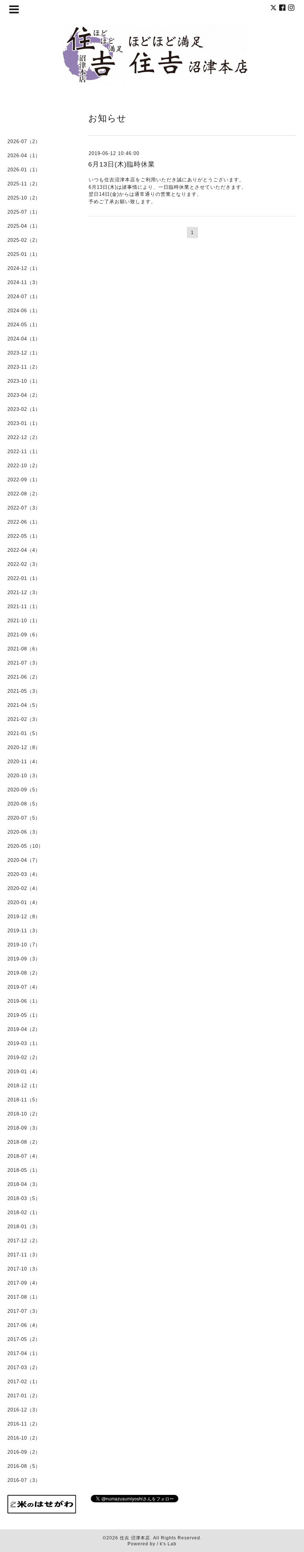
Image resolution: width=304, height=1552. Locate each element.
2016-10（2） (23, 1438)
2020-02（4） (23, 888)
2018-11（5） (23, 1100)
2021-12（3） (23, 592)
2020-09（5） (23, 790)
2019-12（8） (23, 916)
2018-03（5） (23, 1198)
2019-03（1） (23, 1043)
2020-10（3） (23, 775)
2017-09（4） (23, 1283)
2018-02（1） (23, 1212)
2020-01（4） (23, 902)
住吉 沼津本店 (135, 1538)
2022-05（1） (23, 536)
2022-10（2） (23, 465)
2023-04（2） (23, 395)
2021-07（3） (23, 663)
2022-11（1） (23, 451)
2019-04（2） (23, 1029)
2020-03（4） (23, 874)
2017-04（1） (23, 1353)
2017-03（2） (23, 1367)
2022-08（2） (23, 494)
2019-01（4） (23, 1071)
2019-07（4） (23, 987)
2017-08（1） (23, 1297)
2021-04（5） (23, 705)
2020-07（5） (23, 818)
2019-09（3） (23, 959)
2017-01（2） (23, 1395)
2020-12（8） (23, 747)
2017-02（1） (23, 1381)
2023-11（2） (23, 367)
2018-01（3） (23, 1226)
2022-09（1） (23, 479)
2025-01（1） (23, 254)
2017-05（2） (23, 1339)
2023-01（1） (23, 423)
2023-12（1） (23, 353)
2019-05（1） (23, 1015)
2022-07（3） (23, 508)
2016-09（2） (23, 1452)
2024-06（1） (23, 310)
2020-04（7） (23, 860)
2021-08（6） (23, 649)
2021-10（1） (23, 620)
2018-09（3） (23, 1128)
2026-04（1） (23, 155)
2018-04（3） (23, 1184)
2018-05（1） (23, 1170)
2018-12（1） (23, 1085)
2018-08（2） (23, 1142)
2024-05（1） (23, 324)
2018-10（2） (23, 1114)
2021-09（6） (23, 634)
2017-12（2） (23, 1240)
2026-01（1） (23, 169)
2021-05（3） (23, 691)
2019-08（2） (23, 973)
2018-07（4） (23, 1156)
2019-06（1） (23, 1001)
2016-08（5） (23, 1466)
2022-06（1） (23, 522)
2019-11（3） (23, 930)
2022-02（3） (23, 564)
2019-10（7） (23, 945)
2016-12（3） (23, 1410)
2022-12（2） (23, 437)
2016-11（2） (23, 1424)
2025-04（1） (23, 226)
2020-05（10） (25, 846)
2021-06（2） (23, 677)
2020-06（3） (23, 832)
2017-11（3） (23, 1255)
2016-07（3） (23, 1480)
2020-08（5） (23, 804)
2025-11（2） (23, 184)
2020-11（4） (23, 761)
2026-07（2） (23, 141)
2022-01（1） (23, 578)
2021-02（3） (23, 719)
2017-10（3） (23, 1269)
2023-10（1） (23, 381)
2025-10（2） (23, 198)
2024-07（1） (23, 296)
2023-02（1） (23, 409)
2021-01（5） (23, 733)
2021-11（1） (23, 606)
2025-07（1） (23, 212)
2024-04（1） (23, 339)
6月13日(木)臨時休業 (121, 164)
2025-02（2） (23, 240)
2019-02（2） (23, 1057)
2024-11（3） (23, 282)
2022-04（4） (23, 550)
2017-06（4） (23, 1325)
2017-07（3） (23, 1311)
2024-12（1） (23, 268)
